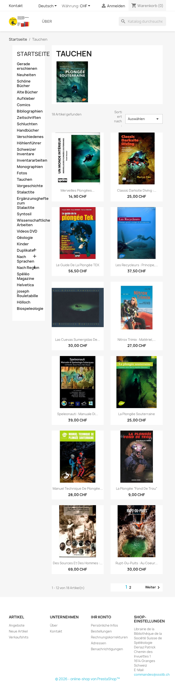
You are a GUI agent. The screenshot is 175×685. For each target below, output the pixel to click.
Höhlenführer (28, 143)
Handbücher (28, 130)
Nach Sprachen (25, 259)
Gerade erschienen (27, 66)
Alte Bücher (27, 92)
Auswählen (144, 119)
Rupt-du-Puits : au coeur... (137, 563)
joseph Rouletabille (27, 293)
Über (47, 21)
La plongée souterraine (136, 414)
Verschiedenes (28, 136)
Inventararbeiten (28, 160)
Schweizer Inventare (26, 151)
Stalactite (25, 192)
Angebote (17, 625)
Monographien (28, 166)
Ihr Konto (101, 617)
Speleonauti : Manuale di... (77, 414)
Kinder (23, 244)
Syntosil (24, 214)
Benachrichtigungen (107, 649)
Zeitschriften (28, 117)
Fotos (22, 173)
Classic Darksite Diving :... (136, 190)
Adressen (98, 643)
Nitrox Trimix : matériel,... (137, 339)
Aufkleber (26, 98)
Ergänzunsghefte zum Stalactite (28, 203)
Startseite (33, 54)
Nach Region (28, 267)
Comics (23, 105)
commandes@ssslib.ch (152, 674)
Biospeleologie (28, 308)
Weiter (153, 587)
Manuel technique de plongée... (78, 488)
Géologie (25, 237)
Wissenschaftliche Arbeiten (28, 222)
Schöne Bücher (24, 83)
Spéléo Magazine (25, 276)
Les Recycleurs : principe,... (137, 265)
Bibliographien (28, 111)
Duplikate (25, 250)
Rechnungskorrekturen (109, 637)
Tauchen (24, 179)
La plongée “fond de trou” (136, 488)
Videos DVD (27, 231)
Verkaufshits (18, 637)
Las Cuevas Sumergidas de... (77, 339)
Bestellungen (101, 631)
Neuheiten (26, 75)
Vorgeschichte (28, 185)
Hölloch (23, 302)
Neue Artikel (18, 631)
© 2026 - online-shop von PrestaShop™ (87, 679)
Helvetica (25, 285)
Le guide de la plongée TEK (77, 265)
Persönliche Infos (104, 625)
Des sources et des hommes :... (78, 563)
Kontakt (16, 5)
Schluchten (27, 124)
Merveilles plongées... (78, 190)
